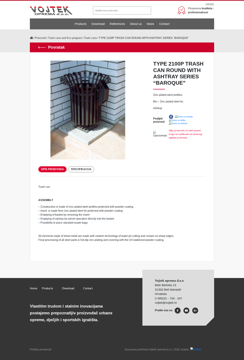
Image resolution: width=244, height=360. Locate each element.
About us (136, 24)
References (117, 24)
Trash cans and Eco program (65, 38)
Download (98, 24)
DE (212, 4)
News (150, 24)
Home (33, 288)
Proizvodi (40, 38)
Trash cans (90, 38)
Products (80, 24)
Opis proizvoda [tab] (52, 169)
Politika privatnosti (40, 349)
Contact (164, 24)
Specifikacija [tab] (81, 169)
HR (208, 4)
